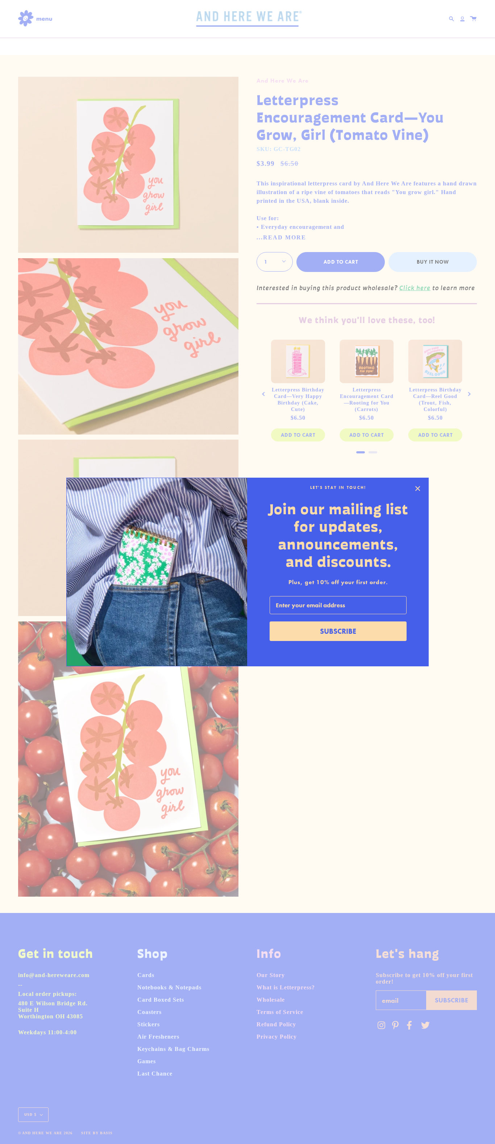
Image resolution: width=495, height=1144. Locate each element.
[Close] (417, 488)
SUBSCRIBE (338, 631)
